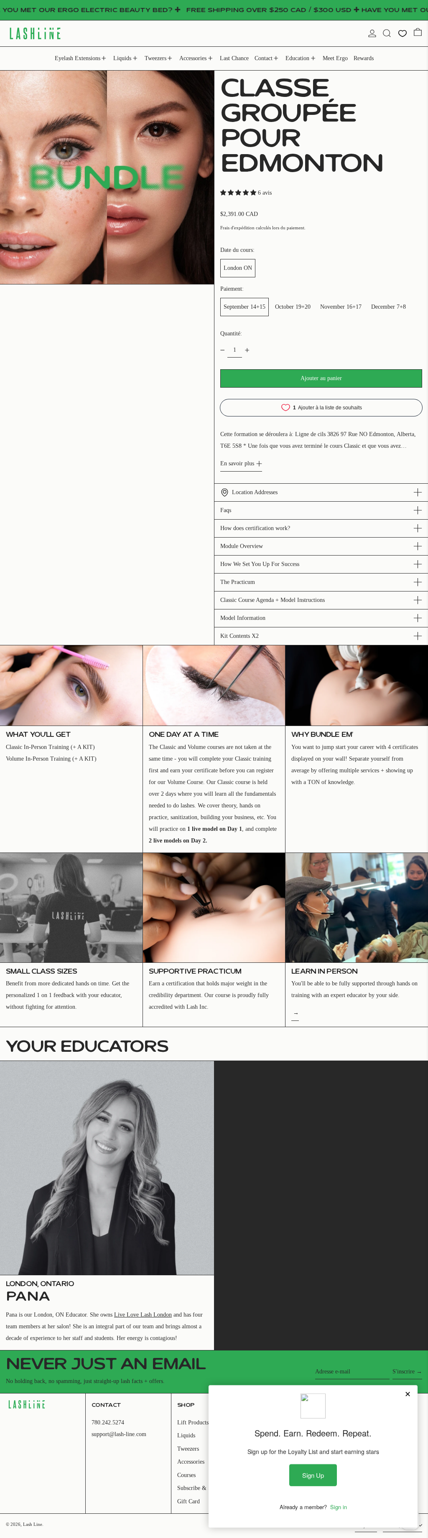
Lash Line (32, 1524)
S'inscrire (403, 1371)
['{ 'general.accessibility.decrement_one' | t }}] (222, 350)
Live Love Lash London (143, 1315)
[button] (386, 33)
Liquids (186, 1435)
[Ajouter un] (247, 350)
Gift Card (188, 1501)
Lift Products (193, 1422)
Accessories (190, 1462)
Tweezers (188, 1449)
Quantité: (231, 333)
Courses (186, 1475)
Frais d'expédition (237, 227)
